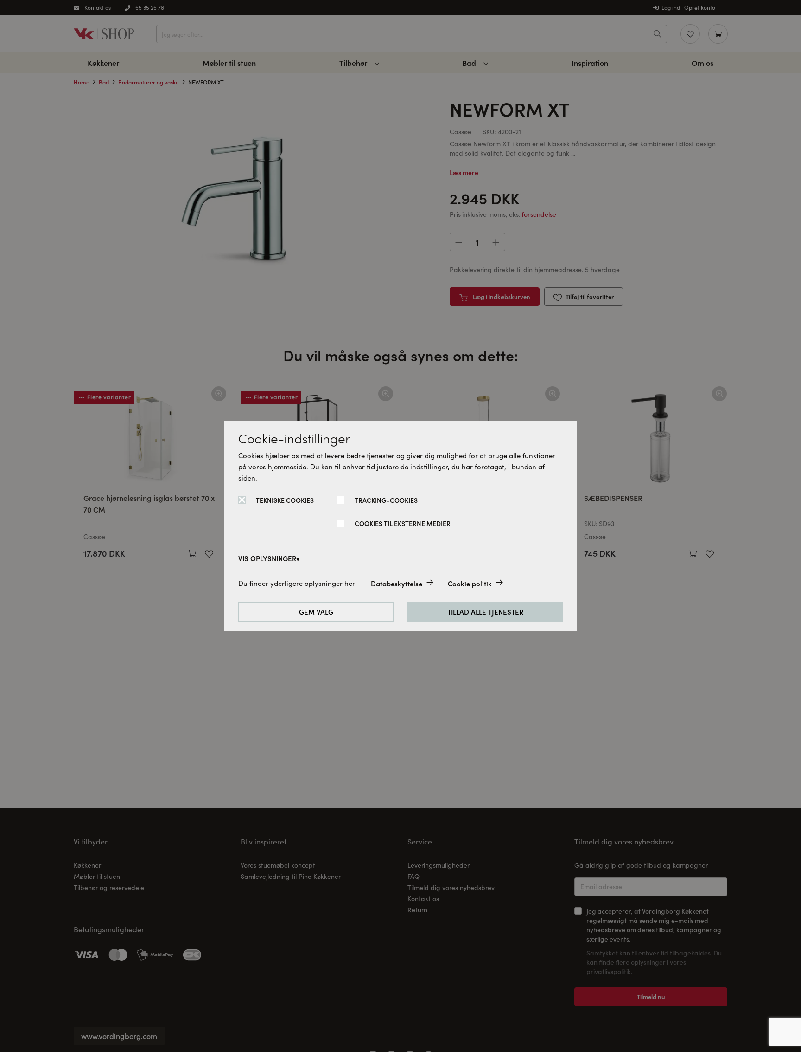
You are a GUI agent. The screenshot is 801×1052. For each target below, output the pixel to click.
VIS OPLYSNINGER (267, 558)
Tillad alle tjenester (485, 612)
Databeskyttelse (396, 583)
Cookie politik (470, 583)
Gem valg (316, 612)
